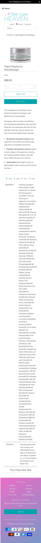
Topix (6, 75)
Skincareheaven (16, 524)
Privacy (28, 492)
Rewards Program (29, 495)
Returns (28, 485)
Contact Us (28, 489)
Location (12, 492)
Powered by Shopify (28, 524)
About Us (12, 489)
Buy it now (20, 101)
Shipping (12, 485)
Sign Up (20, 512)
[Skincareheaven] (16, 21)
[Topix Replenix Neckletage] (20, 51)
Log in (12, 24)
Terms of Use (12, 495)
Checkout (27, 24)
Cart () (20, 24)
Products (10, 35)
